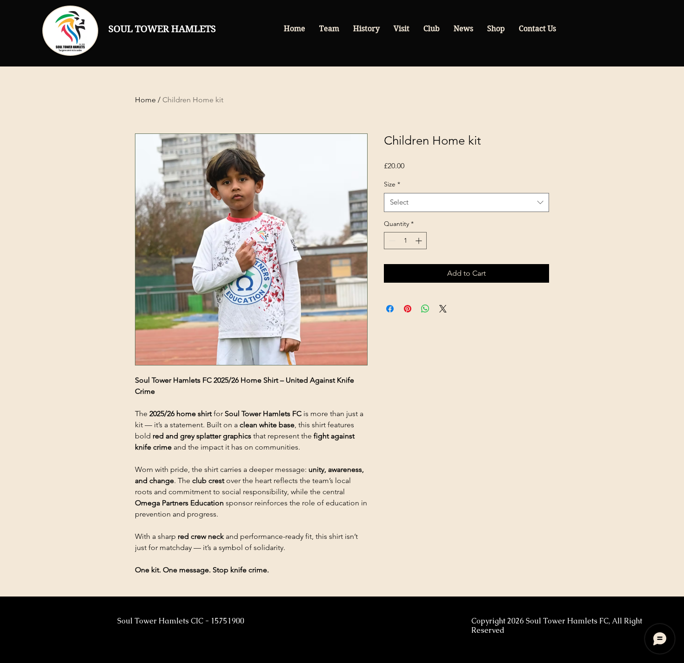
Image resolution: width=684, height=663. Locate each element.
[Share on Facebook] (390, 308)
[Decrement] (391, 240)
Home (145, 99)
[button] (329, 28)
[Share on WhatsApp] (425, 308)
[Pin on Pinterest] (407, 308)
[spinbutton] (405, 240)
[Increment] (419, 240)
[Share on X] (443, 308)
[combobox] (466, 202)
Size (392, 184)
